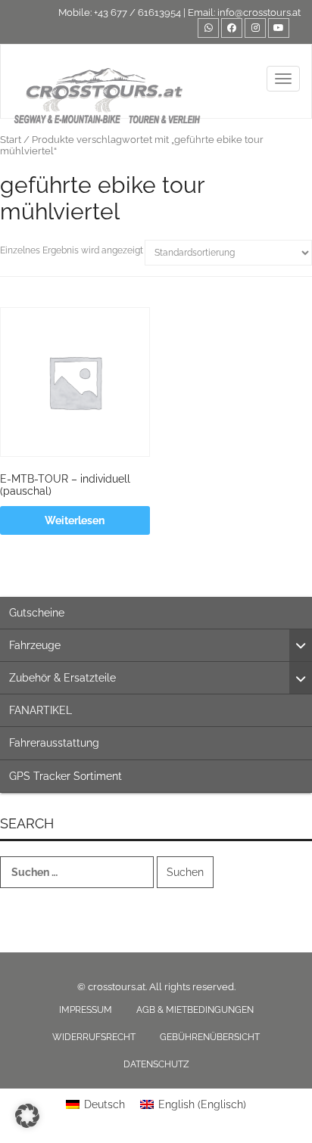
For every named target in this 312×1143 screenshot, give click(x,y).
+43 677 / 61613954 (137, 12)
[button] (27, 1116)
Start (10, 139)
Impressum (85, 1010)
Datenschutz (156, 1064)
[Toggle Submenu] (300, 645)
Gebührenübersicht (210, 1037)
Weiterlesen (75, 520)
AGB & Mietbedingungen (195, 1010)
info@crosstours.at (259, 12)
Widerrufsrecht (94, 1037)
